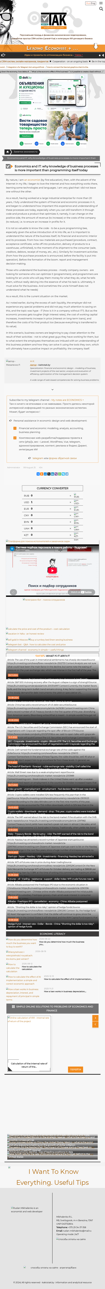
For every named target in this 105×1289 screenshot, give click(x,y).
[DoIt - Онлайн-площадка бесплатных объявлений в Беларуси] (52, 92)
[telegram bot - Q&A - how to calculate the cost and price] (52, 644)
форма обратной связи (63, 458)
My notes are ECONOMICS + (67, 400)
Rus (88, 3)
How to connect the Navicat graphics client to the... (46, 67)
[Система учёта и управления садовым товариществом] (52, 129)
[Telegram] (66, 474)
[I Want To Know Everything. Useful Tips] (52, 1176)
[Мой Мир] (45, 474)
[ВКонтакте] (38, 474)
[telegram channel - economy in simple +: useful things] (35, 649)
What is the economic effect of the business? (25, 72)
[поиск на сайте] (100, 10)
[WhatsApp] (59, 474)
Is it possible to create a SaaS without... (61, 72)
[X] (48, 474)
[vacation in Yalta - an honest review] (25, 633)
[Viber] (56, 474)
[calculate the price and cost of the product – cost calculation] (38, 629)
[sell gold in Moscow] (17, 639)
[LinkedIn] (52, 474)
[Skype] (63, 474)
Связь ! (78, 55)
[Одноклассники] (41, 474)
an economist (32, 180)
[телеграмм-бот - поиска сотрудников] (52, 612)
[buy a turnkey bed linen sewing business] (50, 639)
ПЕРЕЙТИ (75, 1069)
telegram (38, 458)
